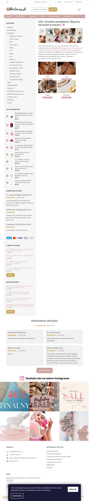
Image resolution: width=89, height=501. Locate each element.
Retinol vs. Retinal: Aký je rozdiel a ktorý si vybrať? (19, 256)
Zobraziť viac (44, 370)
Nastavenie (17, 496)
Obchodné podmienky (54, 454)
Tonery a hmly (14, 39)
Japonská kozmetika (16, 80)
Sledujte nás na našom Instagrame (47, 378)
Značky (9, 103)
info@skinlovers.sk (15, 451)
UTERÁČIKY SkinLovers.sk (15, 91)
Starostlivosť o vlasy (16, 68)
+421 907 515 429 (14, 455)
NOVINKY (10, 27)
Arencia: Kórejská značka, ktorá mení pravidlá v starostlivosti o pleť (18, 299)
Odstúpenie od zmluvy (54, 462)
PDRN (9, 83)
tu (49, 490)
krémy (61, 50)
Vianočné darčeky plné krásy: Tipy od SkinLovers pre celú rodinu (23, 479)
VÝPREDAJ (10, 100)
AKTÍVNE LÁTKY (12, 97)
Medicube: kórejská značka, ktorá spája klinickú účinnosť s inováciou (19, 286)
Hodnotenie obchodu (44, 320)
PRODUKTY (10, 33)
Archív (10, 275)
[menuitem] (9, 16)
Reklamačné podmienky (54, 459)
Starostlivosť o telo (15, 65)
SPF (10, 51)
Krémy (11, 48)
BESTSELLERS (11, 30)
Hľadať (53, 9)
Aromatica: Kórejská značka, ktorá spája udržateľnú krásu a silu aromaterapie (20, 305)
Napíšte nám (51, 465)
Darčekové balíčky (15, 74)
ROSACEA (10, 88)
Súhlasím (73, 489)
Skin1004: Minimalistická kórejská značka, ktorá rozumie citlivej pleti (18, 293)
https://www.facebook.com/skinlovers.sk (22, 458)
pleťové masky (52, 50)
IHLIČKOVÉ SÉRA (12, 85)
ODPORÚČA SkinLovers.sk (15, 94)
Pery (10, 56)
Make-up (12, 59)
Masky (11, 54)
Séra (10, 42)
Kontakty (50, 468)
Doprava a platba (40, 2)
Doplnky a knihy (14, 71)
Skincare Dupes (14, 77)
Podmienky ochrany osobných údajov (59, 457)
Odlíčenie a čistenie (15, 36)
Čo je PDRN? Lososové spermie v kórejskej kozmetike (17, 262)
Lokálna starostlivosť (16, 62)
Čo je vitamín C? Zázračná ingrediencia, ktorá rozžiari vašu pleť (19, 250)
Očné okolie (13, 45)
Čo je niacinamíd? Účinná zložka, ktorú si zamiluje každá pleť (20, 268)
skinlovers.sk (13, 461)
